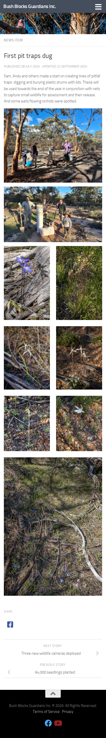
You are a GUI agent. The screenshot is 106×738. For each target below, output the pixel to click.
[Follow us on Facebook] (48, 723)
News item (13, 40)
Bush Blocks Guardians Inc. (29, 6)
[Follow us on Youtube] (57, 723)
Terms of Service (46, 711)
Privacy (67, 711)
